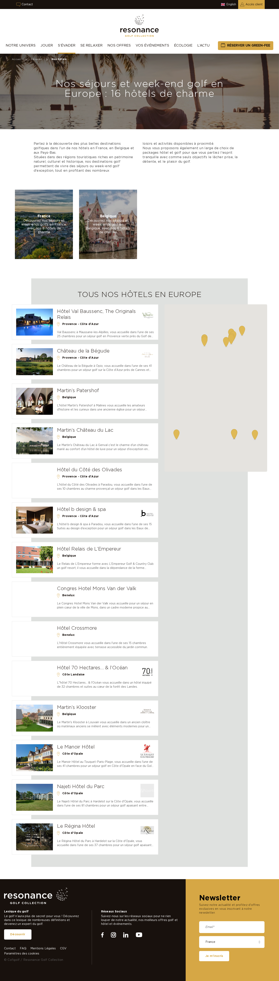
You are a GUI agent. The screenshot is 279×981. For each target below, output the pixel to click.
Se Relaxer (91, 45)
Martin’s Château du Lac (85, 430)
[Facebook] (102, 935)
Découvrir (17, 934)
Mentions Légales (43, 948)
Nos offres (119, 45)
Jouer (46, 45)
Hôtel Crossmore (77, 628)
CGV (63, 948)
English (231, 4)
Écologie (183, 45)
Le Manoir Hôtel (76, 747)
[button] (255, 435)
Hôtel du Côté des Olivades (89, 469)
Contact (27, 4)
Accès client (254, 4)
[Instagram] (113, 935)
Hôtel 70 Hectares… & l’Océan (92, 667)
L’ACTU (203, 45)
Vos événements (152, 45)
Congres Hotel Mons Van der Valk (96, 588)
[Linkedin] (125, 935)
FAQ (23, 948)
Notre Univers (21, 45)
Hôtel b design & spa (81, 509)
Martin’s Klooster (76, 707)
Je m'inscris (214, 956)
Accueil (16, 59)
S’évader (66, 45)
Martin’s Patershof (78, 390)
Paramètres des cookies (21, 953)
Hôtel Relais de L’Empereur (89, 549)
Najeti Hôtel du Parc (80, 786)
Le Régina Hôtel (76, 826)
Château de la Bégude (83, 351)
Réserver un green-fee (248, 45)
